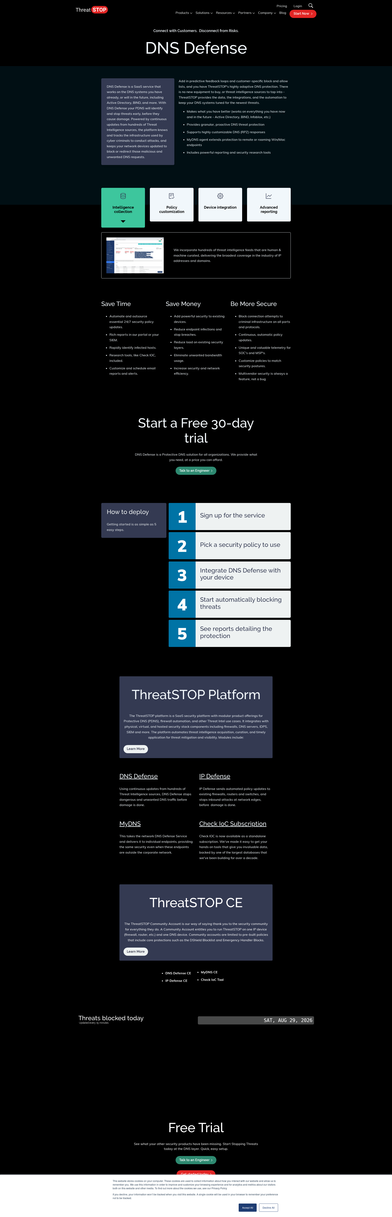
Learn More (136, 951)
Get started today (194, 1174)
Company (265, 13)
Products (182, 13)
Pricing (282, 6)
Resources (224, 13)
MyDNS (130, 823)
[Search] (310, 6)
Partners (245, 13)
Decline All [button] (269, 1207)
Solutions (202, 13)
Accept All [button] (247, 1207)
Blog (282, 13)
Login (298, 6)
